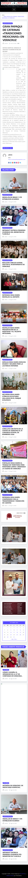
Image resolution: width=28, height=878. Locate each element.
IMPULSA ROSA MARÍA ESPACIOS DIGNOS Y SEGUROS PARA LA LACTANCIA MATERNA (14, 364)
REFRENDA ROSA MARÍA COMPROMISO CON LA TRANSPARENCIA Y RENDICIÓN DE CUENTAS (13, 500)
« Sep (12, 639)
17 (14, 632)
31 (14, 637)
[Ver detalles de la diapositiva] (14, 516)
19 (20, 632)
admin (6, 43)
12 (20, 630)
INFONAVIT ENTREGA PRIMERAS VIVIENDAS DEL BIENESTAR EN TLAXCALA (13, 232)
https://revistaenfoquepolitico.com (16, 159)
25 (17, 634)
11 (17, 630)
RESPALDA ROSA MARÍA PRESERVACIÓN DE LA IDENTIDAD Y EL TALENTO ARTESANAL (11, 330)
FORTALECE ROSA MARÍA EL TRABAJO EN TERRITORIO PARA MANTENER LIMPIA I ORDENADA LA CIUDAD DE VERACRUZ (14, 465)
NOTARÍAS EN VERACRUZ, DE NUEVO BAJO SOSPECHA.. (13, 786)
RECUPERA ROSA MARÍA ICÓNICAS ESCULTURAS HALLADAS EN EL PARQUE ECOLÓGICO (11, 397)
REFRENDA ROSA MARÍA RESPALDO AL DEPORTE (11, 296)
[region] (14, 516)
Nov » (15, 639)
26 (20, 634)
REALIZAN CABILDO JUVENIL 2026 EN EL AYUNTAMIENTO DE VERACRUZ (13, 264)
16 (10, 632)
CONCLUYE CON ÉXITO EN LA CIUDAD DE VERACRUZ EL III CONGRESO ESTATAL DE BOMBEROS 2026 (12, 431)
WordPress (23, 873)
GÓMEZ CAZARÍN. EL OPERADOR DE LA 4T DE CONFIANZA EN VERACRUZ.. (12, 674)
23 (10, 634)
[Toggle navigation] (14, 9)
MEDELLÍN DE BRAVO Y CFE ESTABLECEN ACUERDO (12, 198)
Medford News (10, 875)
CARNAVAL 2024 (8, 148)
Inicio (3, 15)
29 (7, 637)
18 (17, 632)
